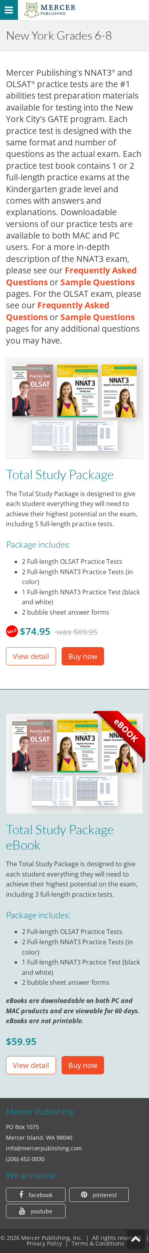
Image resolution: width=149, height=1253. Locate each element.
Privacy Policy (44, 1243)
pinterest (104, 1195)
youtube (40, 1211)
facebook (39, 1195)
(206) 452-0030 (25, 1159)
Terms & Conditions (98, 1243)
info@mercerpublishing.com (44, 1148)
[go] (49, 10)
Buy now (82, 656)
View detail (31, 656)
